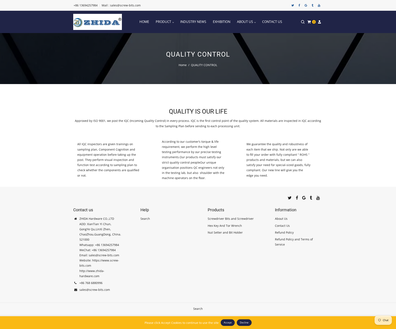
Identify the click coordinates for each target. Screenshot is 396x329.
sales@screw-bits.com (94, 290)
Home (183, 65)
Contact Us (282, 226)
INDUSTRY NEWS (193, 21)
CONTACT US (272, 21)
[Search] (303, 22)
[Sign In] (319, 22)
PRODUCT (164, 21)
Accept (228, 322)
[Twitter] (293, 5)
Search (145, 219)
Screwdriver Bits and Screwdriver (231, 219)
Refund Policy (284, 232)
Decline (244, 322)
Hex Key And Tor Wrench (225, 226)
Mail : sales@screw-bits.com (121, 5)
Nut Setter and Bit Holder (225, 232)
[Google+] (306, 5)
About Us (281, 219)
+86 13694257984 (86, 5)
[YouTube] (319, 5)
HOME (144, 21)
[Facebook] (299, 5)
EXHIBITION (221, 21)
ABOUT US (245, 21)
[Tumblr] (312, 5)
